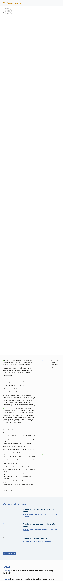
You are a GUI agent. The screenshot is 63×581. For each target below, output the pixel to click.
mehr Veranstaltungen (9, 553)
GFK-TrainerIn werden (11, 3)
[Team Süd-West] (46, 456)
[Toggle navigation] (59, 3)
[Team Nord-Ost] (56, 406)
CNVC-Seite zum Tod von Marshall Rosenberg (13, 385)
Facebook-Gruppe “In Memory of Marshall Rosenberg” (15, 391)
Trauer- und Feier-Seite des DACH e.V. (11, 388)
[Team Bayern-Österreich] (46, 363)
